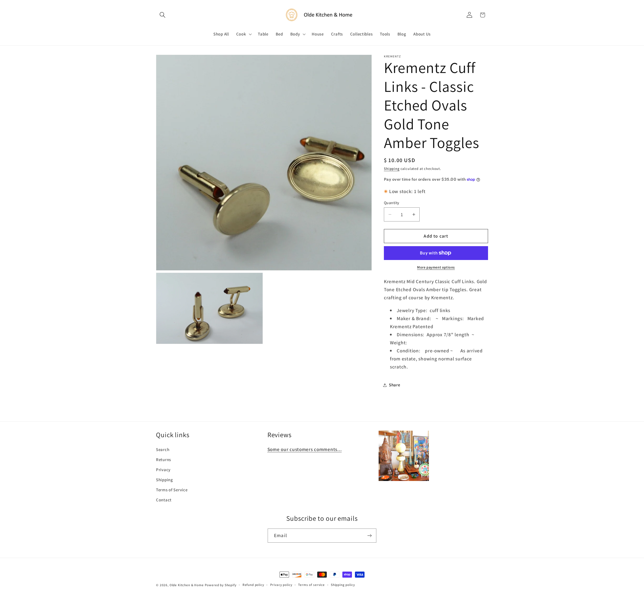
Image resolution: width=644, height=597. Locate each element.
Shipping (391, 168)
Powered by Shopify (220, 585)
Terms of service (311, 585)
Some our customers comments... (304, 449)
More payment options (436, 267)
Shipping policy (343, 585)
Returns (163, 459)
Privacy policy (281, 585)
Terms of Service (172, 490)
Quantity (391, 202)
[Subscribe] (369, 536)
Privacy (163, 469)
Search (162, 449)
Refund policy (253, 585)
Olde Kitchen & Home (187, 585)
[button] (162, 15)
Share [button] (394, 385)
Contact (164, 500)
